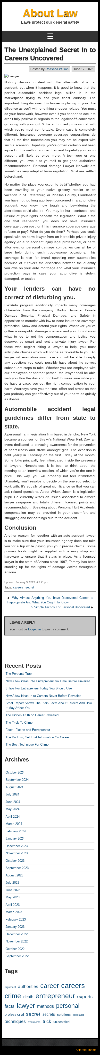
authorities (28, 986)
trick (47, 1021)
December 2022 (17, 934)
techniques (15, 1021)
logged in (34, 629)
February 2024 (16, 831)
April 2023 (13, 905)
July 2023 (12, 882)
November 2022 (17, 941)
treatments (34, 1022)
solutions (64, 1014)
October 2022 (15, 949)
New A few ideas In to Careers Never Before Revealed (43, 696)
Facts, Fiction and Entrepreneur (28, 730)
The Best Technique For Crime (27, 744)
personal (68, 1005)
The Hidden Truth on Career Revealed (32, 715)
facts (10, 1006)
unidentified (61, 1022)
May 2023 (12, 897)
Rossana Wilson (57, 69)
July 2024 (12, 794)
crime (13, 996)
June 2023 (13, 890)
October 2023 (15, 860)
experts (85, 996)
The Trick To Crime (19, 722)
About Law (50, 13)
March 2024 (14, 824)
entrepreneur (55, 996)
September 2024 (17, 779)
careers (18, 587)
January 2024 (15, 838)
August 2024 (14, 787)
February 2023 (16, 919)
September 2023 (17, 868)
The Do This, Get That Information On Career (37, 737)
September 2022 (17, 956)
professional (14, 1014)
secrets (48, 1014)
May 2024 (12, 809)
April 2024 (13, 816)
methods (45, 1006)
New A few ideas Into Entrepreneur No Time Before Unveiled (48, 681)
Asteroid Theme (86, 1050)
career (49, 985)
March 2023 (14, 912)
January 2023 (15, 926)
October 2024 (15, 772)
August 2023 (14, 875)
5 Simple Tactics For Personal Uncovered (60, 607)
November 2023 (17, 853)
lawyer (26, 1005)
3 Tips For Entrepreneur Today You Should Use (39, 688)
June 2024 (13, 802)
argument (10, 987)
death (28, 997)
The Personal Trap (19, 673)
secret (29, 587)
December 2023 (17, 846)
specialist (78, 1014)
